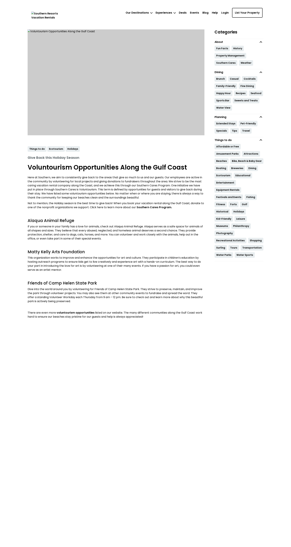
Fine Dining (247, 86)
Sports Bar (222, 100)
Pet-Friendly (248, 123)
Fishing (250, 197)
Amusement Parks (227, 153)
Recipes (241, 93)
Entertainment (225, 182)
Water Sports (244, 255)
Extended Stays (225, 123)
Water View (223, 107)
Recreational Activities (230, 240)
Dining (252, 168)
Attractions (251, 153)
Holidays (238, 211)
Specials (221, 130)
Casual (234, 78)
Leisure (240, 218)
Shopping (256, 240)
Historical (222, 211)
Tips (234, 130)
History (237, 48)
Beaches (221, 161)
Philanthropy (241, 226)
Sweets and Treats (246, 100)
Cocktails (250, 78)
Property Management (230, 55)
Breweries (237, 168)
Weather (246, 63)
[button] (239, 42)
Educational (242, 175)
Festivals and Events (228, 197)
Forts (233, 204)
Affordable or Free (227, 146)
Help (215, 13)
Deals (183, 13)
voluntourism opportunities (76, 313)
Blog (205, 13)
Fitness (220, 204)
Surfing (220, 247)
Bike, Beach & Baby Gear (247, 161)
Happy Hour (223, 93)
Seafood (256, 93)
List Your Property (247, 13)
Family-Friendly (225, 86)
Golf (244, 204)
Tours (233, 247)
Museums (222, 226)
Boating (221, 168)
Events (194, 13)
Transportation (252, 247)
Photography (224, 233)
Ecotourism (223, 175)
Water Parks (223, 255)
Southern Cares (226, 63)
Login (225, 13)
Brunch (220, 78)
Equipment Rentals (227, 190)
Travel (246, 130)
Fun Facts (222, 48)
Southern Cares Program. (154, 207)
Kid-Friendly (223, 218)
